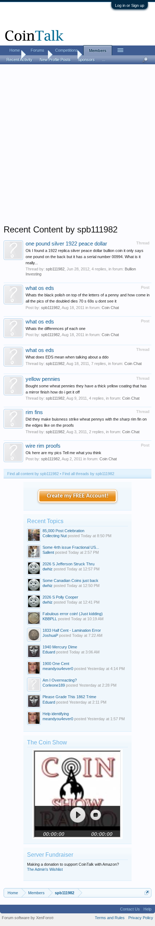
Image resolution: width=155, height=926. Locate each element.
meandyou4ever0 (58, 668)
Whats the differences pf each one (55, 328)
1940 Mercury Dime (60, 647)
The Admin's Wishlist (45, 869)
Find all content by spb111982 (33, 473)
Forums (37, 50)
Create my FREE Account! (77, 496)
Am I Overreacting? (60, 680)
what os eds (40, 288)
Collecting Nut (55, 536)
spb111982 (55, 269)
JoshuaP (50, 635)
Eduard (49, 652)
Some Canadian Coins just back (70, 580)
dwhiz (48, 569)
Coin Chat (110, 307)
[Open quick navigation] (147, 892)
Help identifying (56, 714)
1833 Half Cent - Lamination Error (72, 630)
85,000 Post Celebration (63, 531)
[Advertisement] (77, 146)
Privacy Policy (140, 918)
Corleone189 (54, 685)
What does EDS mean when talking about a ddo (67, 357)
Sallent (48, 552)
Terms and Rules (110, 918)
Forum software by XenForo (28, 918)
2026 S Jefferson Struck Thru (68, 564)
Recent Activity (19, 59)
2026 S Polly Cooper (60, 597)
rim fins (34, 412)
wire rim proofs (43, 446)
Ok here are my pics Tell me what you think (63, 453)
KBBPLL (50, 619)
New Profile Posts (55, 59)
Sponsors (86, 59)
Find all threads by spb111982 (88, 473)
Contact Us (130, 909)
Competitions (66, 50)
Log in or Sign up (129, 5)
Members (97, 50)
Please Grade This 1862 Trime (69, 697)
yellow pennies (43, 379)
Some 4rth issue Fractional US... (71, 547)
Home (14, 50)
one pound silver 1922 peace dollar (66, 244)
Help (147, 909)
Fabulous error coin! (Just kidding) (73, 614)
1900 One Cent (56, 663)
